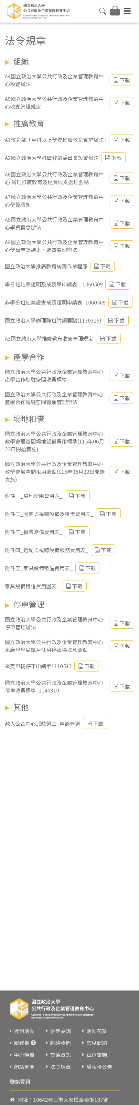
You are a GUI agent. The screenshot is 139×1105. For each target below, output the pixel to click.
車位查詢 (96, 1055)
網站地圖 (24, 1066)
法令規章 (60, 1066)
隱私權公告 (99, 1066)
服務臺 (21, 1043)
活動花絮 (96, 1031)
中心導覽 (24, 1055)
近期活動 (24, 1031)
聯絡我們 (60, 1043)
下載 (125, 80)
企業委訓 (60, 1031)
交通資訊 (60, 1055)
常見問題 (96, 1043)
